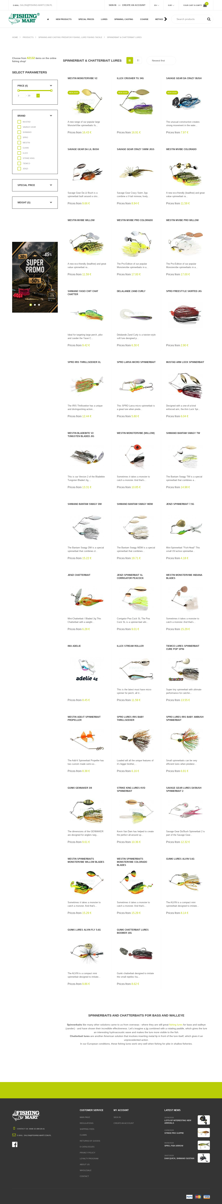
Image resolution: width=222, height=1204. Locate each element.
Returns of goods (90, 1141)
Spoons (118, 12)
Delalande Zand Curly (131, 291)
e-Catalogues (87, 1147)
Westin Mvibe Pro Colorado (135, 220)
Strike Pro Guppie (174, 1133)
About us (84, 1164)
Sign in (117, 1117)
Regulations (86, 1123)
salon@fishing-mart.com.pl (36, 5)
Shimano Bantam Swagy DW (85, 504)
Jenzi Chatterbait (79, 575)
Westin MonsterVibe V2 (82, 78)
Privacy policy (87, 1153)
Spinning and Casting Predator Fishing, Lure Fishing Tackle (70, 37)
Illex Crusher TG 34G (130, 78)
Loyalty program (89, 1159)
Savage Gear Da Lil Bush (83, 149)
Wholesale (85, 1170)
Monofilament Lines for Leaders (150, 21)
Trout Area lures (123, 23)
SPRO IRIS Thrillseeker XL (84, 362)
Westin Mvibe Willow (81, 220)
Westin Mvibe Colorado (181, 149)
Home (15, 37)
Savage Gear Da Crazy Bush (184, 78)
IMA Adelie (74, 646)
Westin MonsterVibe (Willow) (136, 433)
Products (28, 37)
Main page (85, 1117)
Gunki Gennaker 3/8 (80, 788)
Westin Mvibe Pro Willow (182, 220)
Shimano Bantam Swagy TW (183, 433)
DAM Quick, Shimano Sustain (179, 1158)
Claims (83, 1135)
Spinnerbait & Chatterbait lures (124, 37)
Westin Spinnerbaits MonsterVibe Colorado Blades (132, 862)
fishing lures (175, 1024)
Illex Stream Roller (130, 646)
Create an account (124, 1123)
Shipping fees (87, 1129)
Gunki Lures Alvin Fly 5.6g (84, 930)
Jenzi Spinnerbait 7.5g (180, 504)
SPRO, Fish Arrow (173, 1146)
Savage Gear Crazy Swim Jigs (135, 149)
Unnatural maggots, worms (150, 13)
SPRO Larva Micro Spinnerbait (136, 362)
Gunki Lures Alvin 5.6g (180, 859)
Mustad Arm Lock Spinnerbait (185, 362)
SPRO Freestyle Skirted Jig (184, 291)
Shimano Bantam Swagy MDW (135, 504)
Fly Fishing (83, 12)
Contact (84, 1176)
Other (81, 23)
